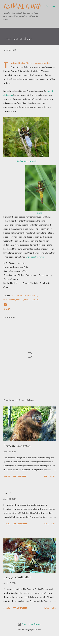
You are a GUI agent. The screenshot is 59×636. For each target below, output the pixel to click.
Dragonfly (9, 299)
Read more (50, 476)
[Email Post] (5, 305)
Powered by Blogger (31, 624)
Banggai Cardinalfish (17, 577)
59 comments (19, 476)
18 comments (19, 523)
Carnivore (31, 295)
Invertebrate (31, 299)
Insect (19, 299)
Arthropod (17, 295)
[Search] (47, 5)
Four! (7, 493)
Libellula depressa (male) (26, 161)
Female (40, 213)
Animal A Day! (22, 6)
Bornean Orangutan (17, 445)
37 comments (19, 608)
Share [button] (6, 309)
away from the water (35, 257)
